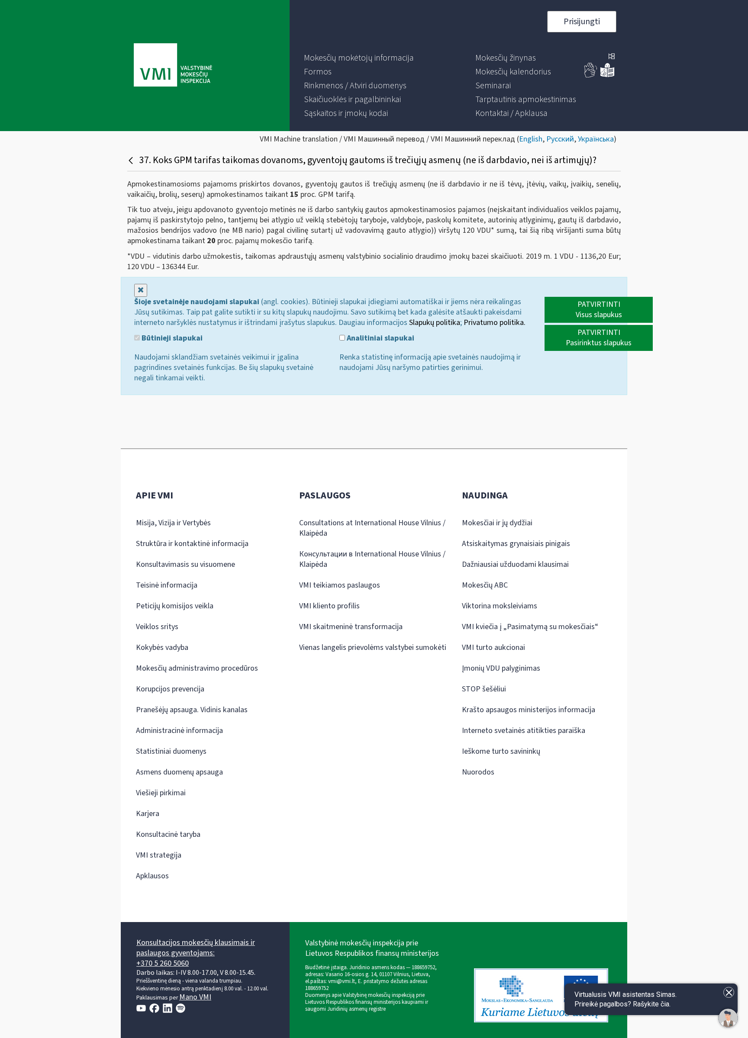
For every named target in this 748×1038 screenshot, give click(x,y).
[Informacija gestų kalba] (591, 75)
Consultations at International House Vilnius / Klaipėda (372, 528)
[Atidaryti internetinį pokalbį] (728, 1018)
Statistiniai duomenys (171, 751)
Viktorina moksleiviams (499, 606)
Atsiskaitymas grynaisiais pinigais (516, 543)
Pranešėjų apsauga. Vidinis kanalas (192, 709)
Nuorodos (478, 772)
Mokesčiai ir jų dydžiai (497, 522)
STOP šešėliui (484, 689)
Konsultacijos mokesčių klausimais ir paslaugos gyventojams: (195, 947)
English (530, 139)
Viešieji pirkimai (161, 792)
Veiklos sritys (157, 626)
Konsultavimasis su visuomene (185, 564)
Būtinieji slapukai (171, 338)
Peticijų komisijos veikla (174, 606)
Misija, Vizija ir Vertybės (173, 522)
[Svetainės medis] (612, 57)
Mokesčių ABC (485, 585)
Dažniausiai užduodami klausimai (515, 564)
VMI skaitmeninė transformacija (351, 626)
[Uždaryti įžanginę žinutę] (728, 992)
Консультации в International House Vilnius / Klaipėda (372, 559)
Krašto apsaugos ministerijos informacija (528, 709)
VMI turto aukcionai (493, 647)
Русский (560, 139)
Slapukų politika (434, 322)
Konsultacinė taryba (168, 834)
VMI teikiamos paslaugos (339, 585)
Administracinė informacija (179, 730)
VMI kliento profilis (329, 606)
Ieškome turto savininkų (501, 751)
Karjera (147, 813)
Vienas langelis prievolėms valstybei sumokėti (372, 647)
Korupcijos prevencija (170, 689)
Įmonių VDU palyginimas (501, 668)
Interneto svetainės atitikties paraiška (523, 730)
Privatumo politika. (495, 322)
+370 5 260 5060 (162, 963)
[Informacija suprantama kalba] (607, 75)
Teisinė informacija (166, 585)
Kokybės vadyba (162, 647)
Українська (596, 139)
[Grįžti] (131, 160)
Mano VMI (195, 997)
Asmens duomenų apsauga (179, 772)
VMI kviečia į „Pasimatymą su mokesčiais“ (530, 626)
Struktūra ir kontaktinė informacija (192, 543)
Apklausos (152, 876)
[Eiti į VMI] (173, 65)
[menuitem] (359, 58)
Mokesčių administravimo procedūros (197, 668)
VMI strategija (158, 855)
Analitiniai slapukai (379, 338)
